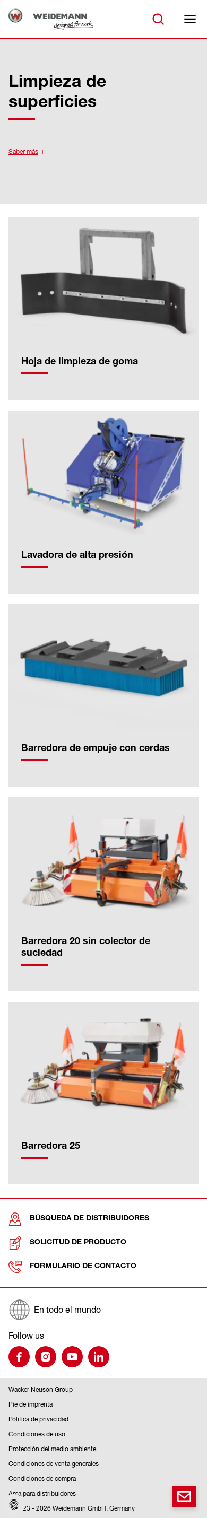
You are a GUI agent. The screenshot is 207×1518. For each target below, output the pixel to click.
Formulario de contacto (83, 1266)
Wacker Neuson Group (40, 1389)
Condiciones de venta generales (53, 1464)
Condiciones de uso (36, 1434)
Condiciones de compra (42, 1478)
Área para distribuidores (42, 1493)
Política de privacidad (38, 1419)
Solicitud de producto (78, 1242)
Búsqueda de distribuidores (89, 1219)
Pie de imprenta (30, 1404)
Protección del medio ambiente (52, 1449)
